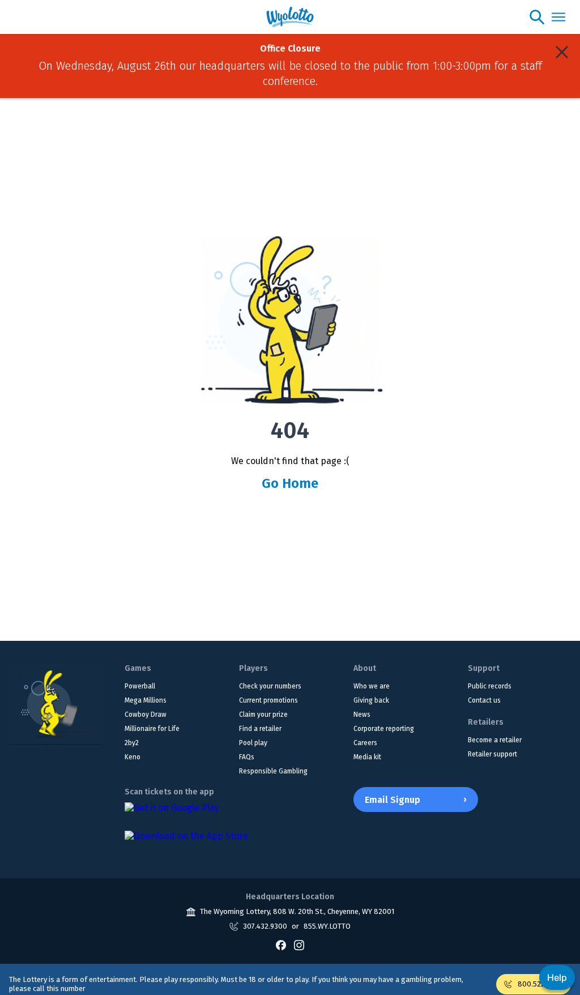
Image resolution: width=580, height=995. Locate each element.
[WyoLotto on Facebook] (281, 945)
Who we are (371, 686)
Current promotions (268, 700)
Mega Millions (146, 700)
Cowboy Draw (146, 714)
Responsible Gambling (273, 771)
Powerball (140, 686)
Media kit (367, 757)
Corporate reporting (383, 729)
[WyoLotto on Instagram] (299, 945)
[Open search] (537, 17)
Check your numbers (270, 686)
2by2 (132, 743)
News (361, 714)
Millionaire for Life (152, 729)
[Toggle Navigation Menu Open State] (558, 17)
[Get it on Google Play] (172, 813)
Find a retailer (260, 729)
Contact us (484, 700)
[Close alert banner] (562, 52)
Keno (132, 757)
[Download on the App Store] (186, 842)
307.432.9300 (265, 926)
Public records (489, 686)
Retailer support (492, 754)
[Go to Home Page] (55, 704)
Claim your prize (263, 714)
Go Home (290, 483)
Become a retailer (495, 740)
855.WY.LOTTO (327, 926)
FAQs (246, 757)
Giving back (371, 700)
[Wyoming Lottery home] (290, 17)
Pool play (253, 743)
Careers (365, 743)
